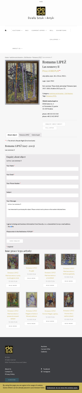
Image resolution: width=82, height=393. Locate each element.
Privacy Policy (10, 374)
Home (7, 57)
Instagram (46, 371)
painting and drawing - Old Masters (20, 57)
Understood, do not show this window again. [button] (62, 388)
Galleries (54, 39)
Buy (27, 30)
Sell (51, 30)
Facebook (46, 369)
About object (12, 135)
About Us (16, 48)
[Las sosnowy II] (22, 82)
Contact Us (8, 371)
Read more (13, 285)
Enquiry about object (54, 124)
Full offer (50, 128)
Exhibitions (61, 30)
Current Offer (38, 30)
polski (41, 1)
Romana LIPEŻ (37, 57)
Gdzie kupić (36, 135)
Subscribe (12, 379)
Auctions (16, 30)
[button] (3, 390)
